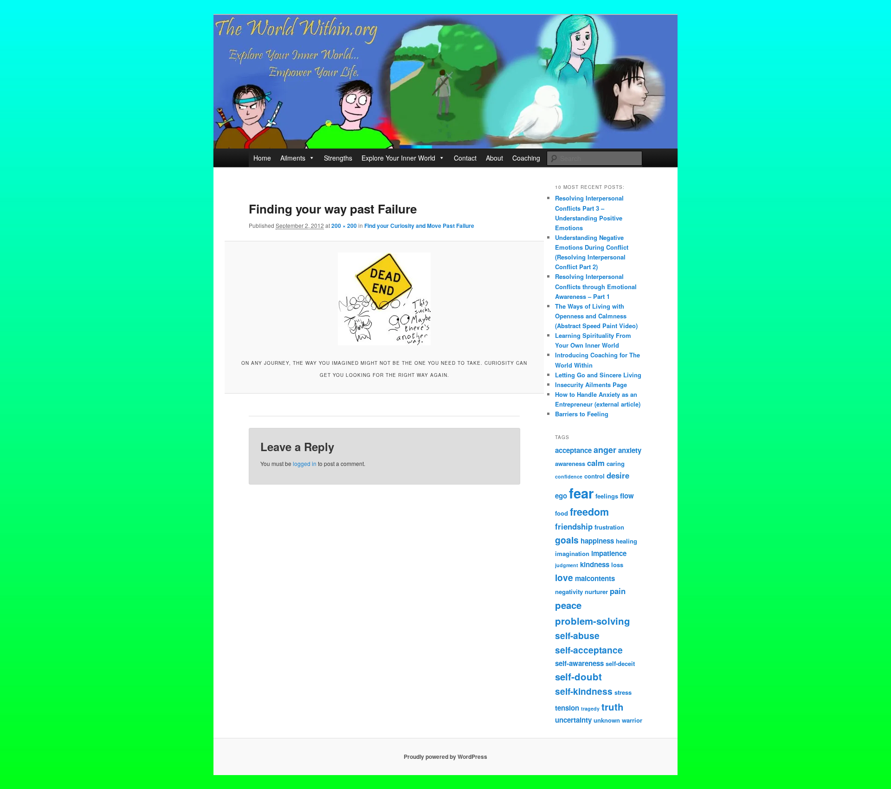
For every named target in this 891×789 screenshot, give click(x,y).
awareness (570, 463)
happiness (597, 541)
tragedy (590, 708)
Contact (465, 157)
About (494, 157)
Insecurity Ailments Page (591, 384)
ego (561, 496)
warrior (632, 720)
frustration (609, 527)
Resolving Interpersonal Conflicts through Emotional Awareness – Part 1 (596, 286)
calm (596, 462)
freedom (589, 511)
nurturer (596, 591)
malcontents (595, 578)
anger (605, 450)
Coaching (526, 157)
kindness (594, 564)
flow (627, 496)
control (594, 476)
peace (568, 605)
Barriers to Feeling (581, 413)
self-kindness (584, 691)
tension (567, 708)
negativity (569, 591)
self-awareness (579, 663)
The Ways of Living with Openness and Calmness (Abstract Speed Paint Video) (596, 316)
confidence (568, 476)
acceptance (573, 450)
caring (616, 463)
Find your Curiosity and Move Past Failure (419, 225)
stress (623, 692)
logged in (304, 463)
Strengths (338, 157)
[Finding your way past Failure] (384, 298)
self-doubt (578, 676)
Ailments (292, 157)
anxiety (629, 450)
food (561, 513)
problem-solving (592, 620)
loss (617, 564)
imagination (572, 553)
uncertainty (573, 720)
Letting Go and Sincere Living (598, 374)
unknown (607, 720)
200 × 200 (344, 225)
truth (612, 706)
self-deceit (620, 663)
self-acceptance (589, 649)
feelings (606, 496)
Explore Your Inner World (398, 157)
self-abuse (577, 635)
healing (626, 541)
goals (567, 539)
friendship (574, 526)
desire (618, 475)
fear (581, 493)
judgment (566, 565)
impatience (608, 553)
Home (262, 157)
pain (618, 590)
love (564, 577)
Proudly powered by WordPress (445, 756)
